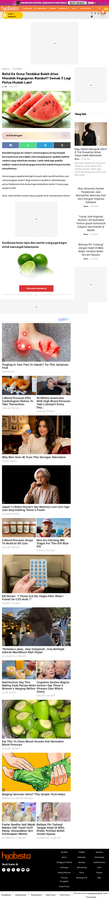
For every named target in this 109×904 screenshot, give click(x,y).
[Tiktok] (18, 869)
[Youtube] (23, 869)
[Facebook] (92, 13)
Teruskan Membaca (36, 288)
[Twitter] (98, 13)
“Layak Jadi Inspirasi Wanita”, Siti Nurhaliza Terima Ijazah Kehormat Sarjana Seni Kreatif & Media (91, 223)
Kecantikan (17, 69)
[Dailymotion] (92, 16)
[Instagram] (95, 13)
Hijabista (6, 69)
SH (6, 86)
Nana (77, 159)
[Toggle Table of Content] (63, 135)
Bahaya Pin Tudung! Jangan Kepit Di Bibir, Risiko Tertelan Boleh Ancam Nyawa (91, 249)
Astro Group (92, 897)
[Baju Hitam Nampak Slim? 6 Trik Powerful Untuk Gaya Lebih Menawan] (91, 134)
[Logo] (10, 8)
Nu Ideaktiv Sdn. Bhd (94, 893)
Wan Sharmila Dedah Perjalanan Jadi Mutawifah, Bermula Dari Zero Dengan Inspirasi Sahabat (91, 195)
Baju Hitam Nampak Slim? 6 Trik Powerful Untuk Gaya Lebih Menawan (91, 152)
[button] (99, 8)
